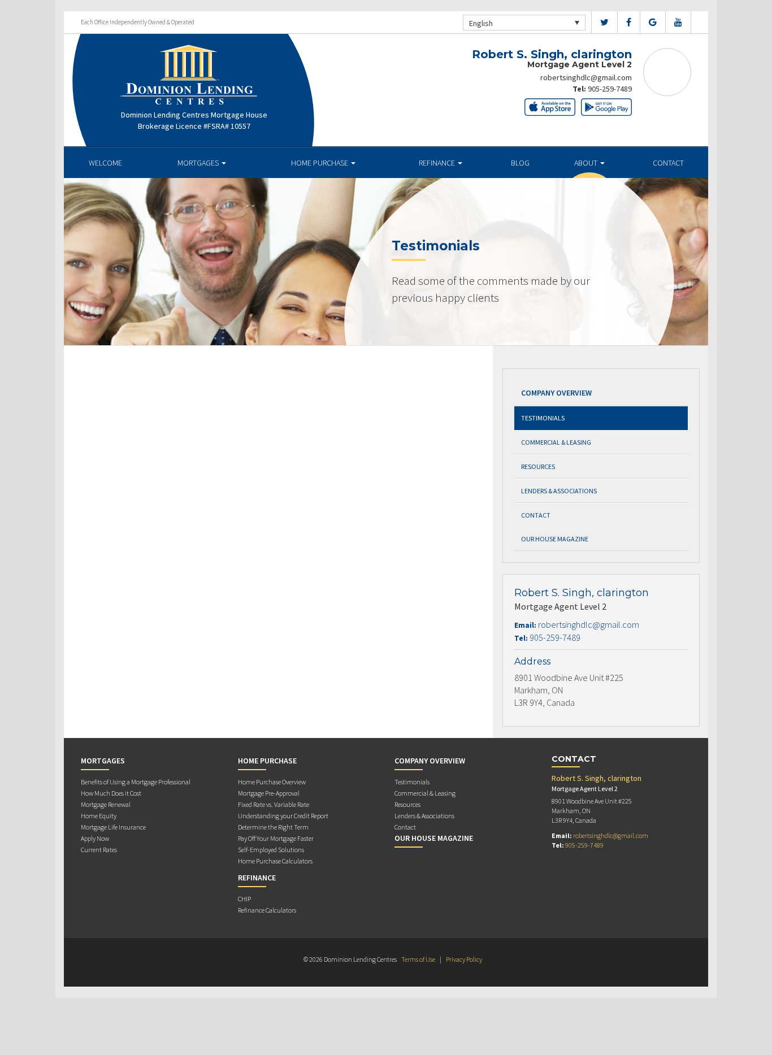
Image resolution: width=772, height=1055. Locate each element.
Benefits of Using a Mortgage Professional (135, 782)
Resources (538, 466)
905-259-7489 (610, 89)
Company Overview (556, 393)
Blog (520, 163)
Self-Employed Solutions (271, 849)
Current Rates (99, 849)
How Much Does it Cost (111, 793)
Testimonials (543, 418)
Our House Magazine (554, 539)
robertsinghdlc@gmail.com (586, 77)
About (586, 163)
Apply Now (95, 838)
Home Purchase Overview (272, 782)
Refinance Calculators (267, 910)
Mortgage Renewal (106, 804)
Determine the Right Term (273, 827)
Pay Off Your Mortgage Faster (276, 838)
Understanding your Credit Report (283, 815)
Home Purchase (320, 163)
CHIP (244, 899)
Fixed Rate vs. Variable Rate (273, 804)
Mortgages (198, 163)
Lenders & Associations (559, 491)
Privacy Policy (464, 959)
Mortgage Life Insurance (113, 827)
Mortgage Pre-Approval (269, 793)
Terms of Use (418, 959)
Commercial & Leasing (556, 442)
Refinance (438, 163)
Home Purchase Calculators (275, 861)
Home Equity (98, 815)
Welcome (105, 163)
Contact (668, 163)
